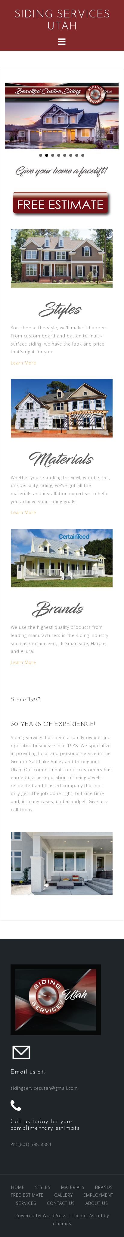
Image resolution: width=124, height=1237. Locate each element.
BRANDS (104, 1187)
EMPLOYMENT (98, 1195)
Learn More (23, 363)
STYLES (43, 1187)
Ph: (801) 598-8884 (31, 1144)
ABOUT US (96, 1203)
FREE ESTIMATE (27, 1195)
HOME (18, 1187)
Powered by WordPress (41, 1215)
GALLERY (63, 1195)
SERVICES (26, 1203)
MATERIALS (73, 1187)
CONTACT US (61, 1203)
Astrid (95, 1215)
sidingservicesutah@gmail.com (44, 1088)
